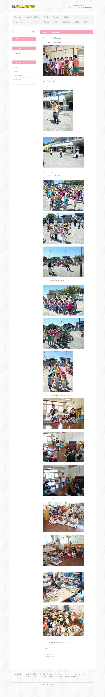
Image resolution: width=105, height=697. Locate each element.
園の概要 (46, 17)
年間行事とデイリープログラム (71, 17)
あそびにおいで (18, 22)
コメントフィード (18, 75)
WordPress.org (17, 79)
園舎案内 (55, 17)
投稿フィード (17, 71)
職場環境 (86, 22)
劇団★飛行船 (48, 654)
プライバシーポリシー (32, 22)
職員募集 (76, 22)
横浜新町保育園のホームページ (25, 10)
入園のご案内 (17, 17)
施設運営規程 (66, 22)
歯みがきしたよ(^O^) (50, 656)
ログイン (16, 67)
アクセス (85, 17)
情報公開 (55, 22)
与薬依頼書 (46, 22)
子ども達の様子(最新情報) (32, 17)
